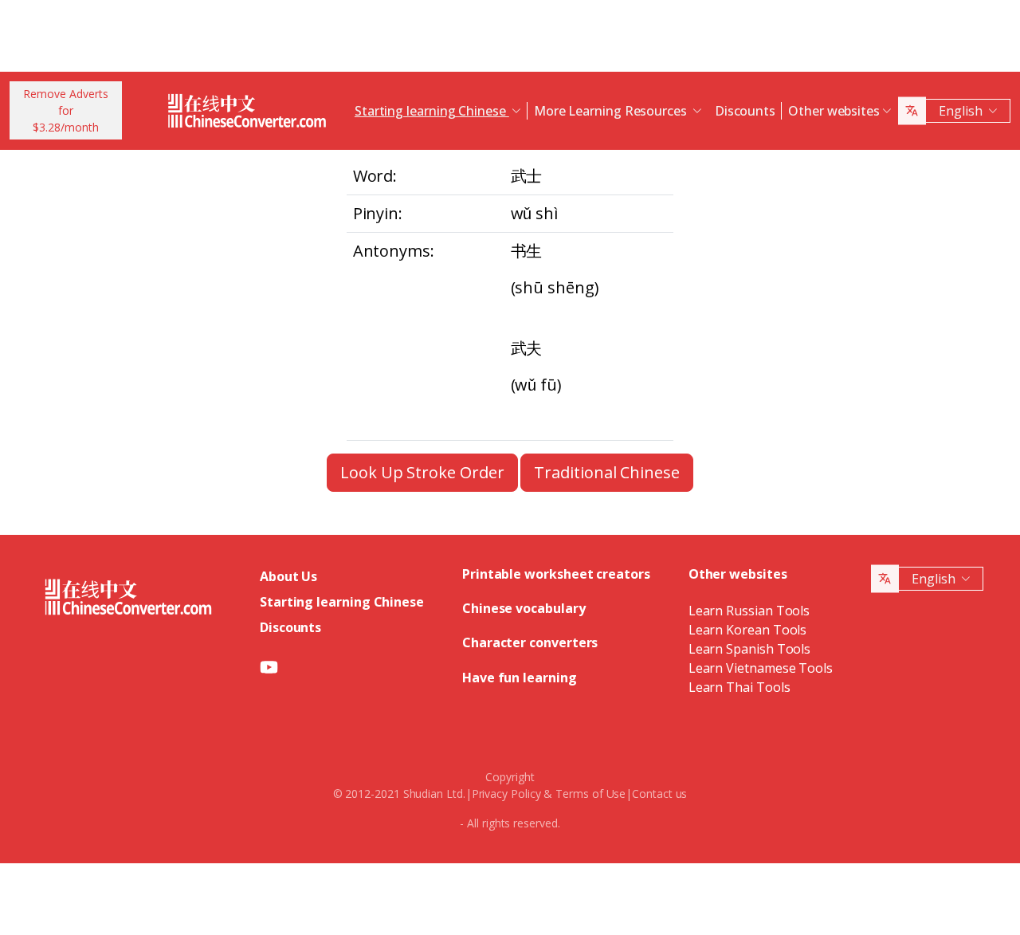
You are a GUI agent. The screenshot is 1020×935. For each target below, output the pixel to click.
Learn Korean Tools (747, 629)
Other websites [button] (834, 111)
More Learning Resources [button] (612, 111)
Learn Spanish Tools (749, 649)
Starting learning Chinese (342, 602)
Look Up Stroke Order (422, 472)
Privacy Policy (506, 793)
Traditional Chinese (606, 472)
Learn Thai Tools (739, 687)
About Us (288, 576)
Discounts (745, 111)
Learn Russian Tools (749, 610)
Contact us (659, 793)
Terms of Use (590, 793)
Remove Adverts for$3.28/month (65, 110)
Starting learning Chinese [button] (432, 111)
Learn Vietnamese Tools (760, 668)
